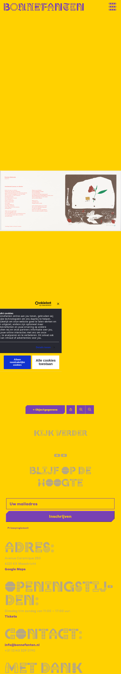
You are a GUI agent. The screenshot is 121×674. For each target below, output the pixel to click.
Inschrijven (60, 516)
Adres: (29, 547)
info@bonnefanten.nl (22, 645)
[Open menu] (115, 6)
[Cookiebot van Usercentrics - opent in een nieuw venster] (37, 303)
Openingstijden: (59, 593)
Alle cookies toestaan (46, 362)
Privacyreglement (18, 527)
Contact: (43, 633)
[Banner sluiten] (58, 304)
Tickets (11, 616)
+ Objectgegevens (45, 409)
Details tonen (43, 347)
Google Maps (15, 569)
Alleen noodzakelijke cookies (17, 362)
